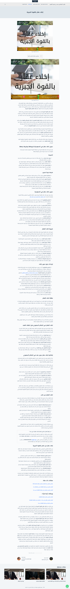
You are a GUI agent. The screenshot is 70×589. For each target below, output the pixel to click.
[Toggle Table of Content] (41, 56)
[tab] (35, 436)
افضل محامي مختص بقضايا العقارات (46, 497)
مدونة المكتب (30, 4)
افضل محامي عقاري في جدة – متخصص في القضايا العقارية (41, 500)
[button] (67, 586)
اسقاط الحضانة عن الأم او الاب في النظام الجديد (57, 581)
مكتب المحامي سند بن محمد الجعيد (57, 4)
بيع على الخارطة (21, 581)
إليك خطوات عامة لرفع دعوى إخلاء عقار (37, 197)
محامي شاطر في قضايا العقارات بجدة (45, 503)
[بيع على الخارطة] (14, 574)
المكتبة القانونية (24, 4)
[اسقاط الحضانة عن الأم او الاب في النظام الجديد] (56, 574)
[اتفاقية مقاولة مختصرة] (35, 574)
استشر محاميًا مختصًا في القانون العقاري (30, 273)
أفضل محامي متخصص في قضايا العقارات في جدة (43, 490)
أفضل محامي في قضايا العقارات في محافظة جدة (43, 487)
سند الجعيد (34, 440)
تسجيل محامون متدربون (36, 4)
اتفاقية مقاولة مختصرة (40, 581)
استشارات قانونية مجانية (44, 4)
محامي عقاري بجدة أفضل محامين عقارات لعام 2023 (43, 484)
